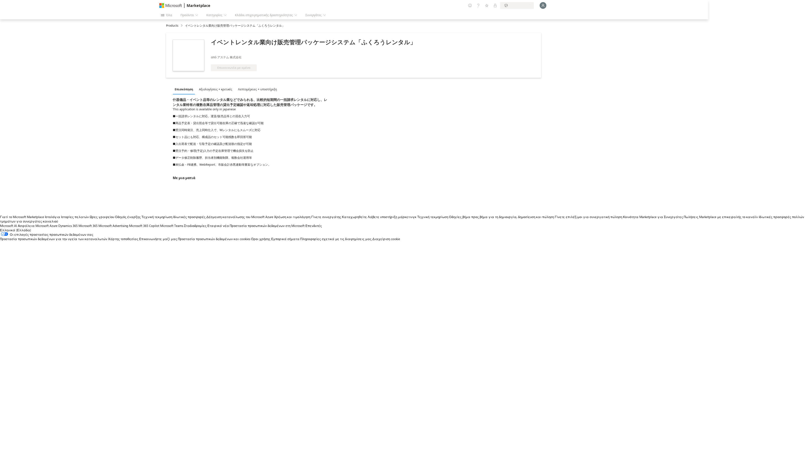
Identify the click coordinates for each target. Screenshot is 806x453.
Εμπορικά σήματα (285, 239)
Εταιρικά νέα (218, 226)
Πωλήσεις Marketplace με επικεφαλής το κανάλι (721, 217)
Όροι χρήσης (260, 239)
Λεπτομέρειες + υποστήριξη (257, 89)
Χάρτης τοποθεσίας (123, 239)
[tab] (185, 89)
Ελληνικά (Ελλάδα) (15, 230)
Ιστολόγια (52, 217)
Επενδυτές (313, 226)
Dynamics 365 (68, 226)
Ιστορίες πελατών (75, 217)
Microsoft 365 (88, 226)
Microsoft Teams (171, 226)
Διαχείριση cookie (386, 239)
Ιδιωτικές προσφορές (189, 217)
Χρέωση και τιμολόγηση (292, 217)
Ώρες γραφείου (102, 217)
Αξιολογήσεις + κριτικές (215, 89)
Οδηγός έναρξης (128, 217)
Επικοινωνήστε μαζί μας (158, 239)
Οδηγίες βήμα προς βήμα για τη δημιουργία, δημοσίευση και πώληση (501, 217)
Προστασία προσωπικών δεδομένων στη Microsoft (267, 226)
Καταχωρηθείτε (354, 217)
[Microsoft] (170, 5)
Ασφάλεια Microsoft (33, 226)
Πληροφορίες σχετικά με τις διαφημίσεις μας (336, 239)
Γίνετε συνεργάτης (326, 217)
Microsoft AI (8, 226)
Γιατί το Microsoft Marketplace (22, 217)
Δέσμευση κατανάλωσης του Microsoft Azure (240, 217)
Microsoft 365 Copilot (144, 226)
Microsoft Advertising (113, 226)
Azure (54, 226)
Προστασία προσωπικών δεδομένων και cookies (214, 239)
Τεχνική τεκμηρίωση (156, 217)
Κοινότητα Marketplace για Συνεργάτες (653, 217)
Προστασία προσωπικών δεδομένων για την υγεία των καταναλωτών (53, 239)
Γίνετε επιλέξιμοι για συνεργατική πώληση (588, 217)
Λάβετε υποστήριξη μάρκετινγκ (392, 217)
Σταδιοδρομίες (195, 226)
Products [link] (172, 25)
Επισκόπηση (184, 89)
